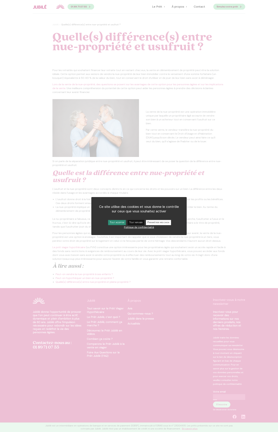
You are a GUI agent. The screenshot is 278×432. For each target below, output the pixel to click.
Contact (199, 7)
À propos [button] (178, 7)
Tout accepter (117, 222)
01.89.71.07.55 (79, 6)
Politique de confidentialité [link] (139, 227)
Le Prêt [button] (157, 7)
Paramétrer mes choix (158, 222)
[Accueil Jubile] (48, 7)
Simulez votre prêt (227, 6)
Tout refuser (136, 222)
